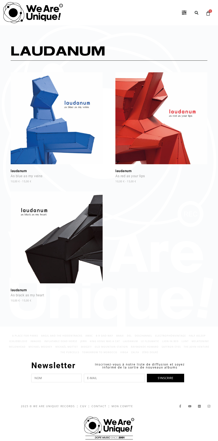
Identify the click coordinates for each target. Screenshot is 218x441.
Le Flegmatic (150, 341)
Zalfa (135, 352)
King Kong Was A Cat (105, 341)
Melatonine (200, 341)
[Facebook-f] (180, 406)
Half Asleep (197, 335)
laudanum (27, 176)
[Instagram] (209, 406)
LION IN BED (170, 341)
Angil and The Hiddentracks (61, 335)
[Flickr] (199, 406)
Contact (99, 406)
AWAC (89, 335)
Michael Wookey (40, 346)
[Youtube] (190, 406)
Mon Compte (122, 406)
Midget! (86, 346)
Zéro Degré (150, 352)
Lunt (185, 341)
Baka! (120, 335)
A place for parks (25, 335)
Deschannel (143, 335)
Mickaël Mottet (66, 346)
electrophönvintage (170, 335)
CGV (83, 406)
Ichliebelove (18, 341)
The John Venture (196, 346)
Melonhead (17, 346)
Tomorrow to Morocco (99, 352)
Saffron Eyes (171, 346)
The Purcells (69, 352)
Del (129, 335)
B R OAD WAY (104, 335)
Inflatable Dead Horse (60, 341)
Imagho (35, 341)
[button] (184, 12)
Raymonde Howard (145, 346)
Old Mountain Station (111, 346)
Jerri (83, 341)
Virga (124, 352)
